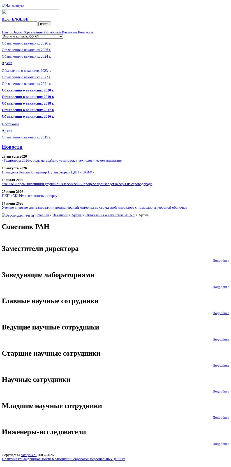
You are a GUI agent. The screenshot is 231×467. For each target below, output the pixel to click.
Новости (12, 147)
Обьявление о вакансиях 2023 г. (26, 70)
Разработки (52, 32)
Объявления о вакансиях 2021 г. (26, 84)
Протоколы (10, 124)
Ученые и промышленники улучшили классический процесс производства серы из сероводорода (77, 184)
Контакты (85, 32)
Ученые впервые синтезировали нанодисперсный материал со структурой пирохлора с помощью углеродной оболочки (94, 207)
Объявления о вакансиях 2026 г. (26, 43)
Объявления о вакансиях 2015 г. (26, 137)
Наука (17, 32)
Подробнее (221, 260)
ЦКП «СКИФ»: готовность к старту (29, 196)
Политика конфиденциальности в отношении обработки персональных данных (63, 459)
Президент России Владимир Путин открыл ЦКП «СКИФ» (48, 172)
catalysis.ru (29, 455)
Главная (43, 215)
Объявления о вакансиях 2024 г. (26, 56)
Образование (33, 32)
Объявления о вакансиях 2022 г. (26, 77)
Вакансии (69, 32)
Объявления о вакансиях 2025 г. (26, 50)
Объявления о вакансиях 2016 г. (110, 215)
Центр (7, 32)
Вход (5, 19)
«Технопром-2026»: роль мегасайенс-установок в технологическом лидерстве (62, 160)
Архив (7, 131)
